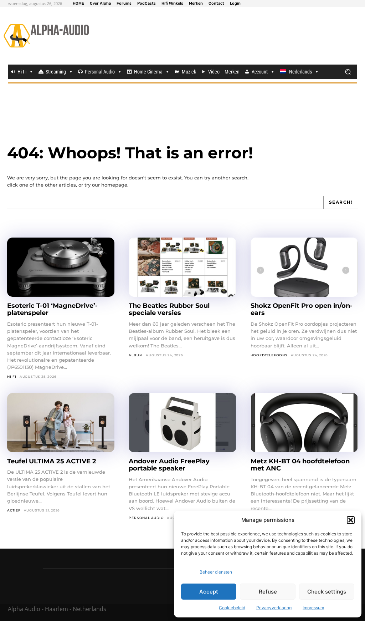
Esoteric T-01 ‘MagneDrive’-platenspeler (52, 309)
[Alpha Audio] (46, 35)
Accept (208, 591)
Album (136, 355)
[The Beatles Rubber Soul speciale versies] (182, 267)
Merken (232, 72)
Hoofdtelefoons (269, 355)
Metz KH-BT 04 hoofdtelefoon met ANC (300, 465)
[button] (350, 520)
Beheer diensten (216, 572)
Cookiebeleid (232, 607)
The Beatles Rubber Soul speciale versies (169, 309)
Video (214, 72)
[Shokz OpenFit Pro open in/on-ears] (304, 267)
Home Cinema (148, 72)
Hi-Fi (21, 72)
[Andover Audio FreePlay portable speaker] (182, 422)
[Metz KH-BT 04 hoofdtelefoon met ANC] (304, 422)
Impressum (313, 607)
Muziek (189, 72)
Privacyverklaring (274, 607)
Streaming (56, 72)
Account (260, 72)
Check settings (326, 591)
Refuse (268, 591)
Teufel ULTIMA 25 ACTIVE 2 (52, 461)
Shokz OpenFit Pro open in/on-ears (302, 309)
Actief (14, 510)
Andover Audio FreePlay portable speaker (169, 465)
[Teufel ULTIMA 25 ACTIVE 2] (60, 422)
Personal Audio (100, 72)
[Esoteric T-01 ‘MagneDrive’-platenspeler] (60, 267)
